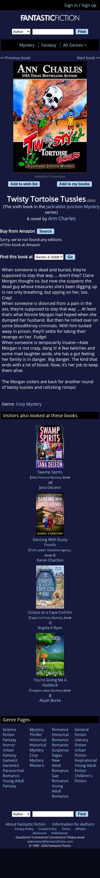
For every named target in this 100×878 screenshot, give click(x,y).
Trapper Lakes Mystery (46, 690)
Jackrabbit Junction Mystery (72, 206)
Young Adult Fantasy (13, 783)
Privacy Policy (24, 829)
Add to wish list (23, 184)
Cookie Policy (47, 829)
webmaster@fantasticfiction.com (50, 841)
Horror (9, 744)
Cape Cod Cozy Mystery (46, 618)
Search (45, 231)
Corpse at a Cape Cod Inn (50, 612)
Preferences (59, 833)
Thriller (36, 734)
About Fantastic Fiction (26, 824)
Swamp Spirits (50, 472)
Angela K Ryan (50, 627)
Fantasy (48, 45)
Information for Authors (73, 824)
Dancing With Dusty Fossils (50, 542)
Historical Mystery (38, 747)
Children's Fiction (83, 778)
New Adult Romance (60, 765)
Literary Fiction (81, 742)
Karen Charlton (50, 560)
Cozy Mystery (29, 404)
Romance (60, 729)
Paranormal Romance (13, 773)
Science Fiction (9, 732)
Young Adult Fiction (85, 768)
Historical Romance (60, 737)
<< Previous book (15, 57)
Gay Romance (60, 778)
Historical (38, 739)
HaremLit (11, 765)
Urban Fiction (80, 752)
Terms (66, 829)
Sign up (89, 5)
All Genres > (76, 45)
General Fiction (82, 732)
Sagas (57, 755)
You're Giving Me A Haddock (50, 682)
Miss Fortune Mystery (46, 477)
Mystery (27, 45)
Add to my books (74, 184)
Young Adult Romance (60, 791)
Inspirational (86, 760)
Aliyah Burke (50, 700)
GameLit (10, 760)
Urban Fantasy (9, 752)
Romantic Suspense (60, 747)
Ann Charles (62, 218)
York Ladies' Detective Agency (50, 550)
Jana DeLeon (50, 487)
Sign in (71, 5)
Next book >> (88, 57)
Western (37, 765)
